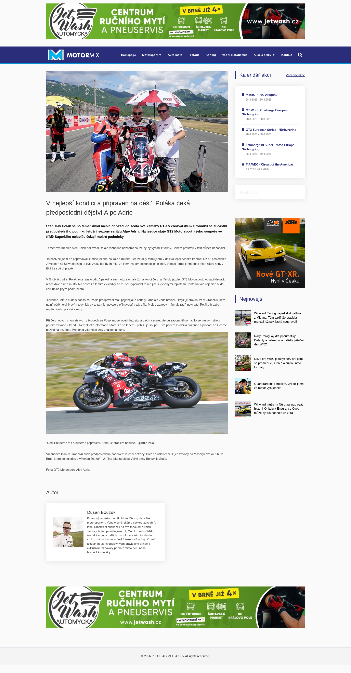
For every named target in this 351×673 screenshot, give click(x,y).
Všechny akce (295, 75)
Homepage (128, 54)
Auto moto (175, 54)
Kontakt (286, 54)
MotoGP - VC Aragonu (261, 94)
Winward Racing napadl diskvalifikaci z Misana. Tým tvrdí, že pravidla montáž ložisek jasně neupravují (278, 317)
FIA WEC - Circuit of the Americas (270, 164)
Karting (211, 54)
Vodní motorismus (234, 54)
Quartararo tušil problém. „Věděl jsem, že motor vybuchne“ (279, 386)
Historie (194, 54)
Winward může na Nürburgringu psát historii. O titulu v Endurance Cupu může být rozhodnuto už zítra (278, 408)
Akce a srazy (262, 54)
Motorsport (150, 54)
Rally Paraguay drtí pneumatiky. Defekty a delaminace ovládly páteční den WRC (279, 340)
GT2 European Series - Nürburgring (271, 129)
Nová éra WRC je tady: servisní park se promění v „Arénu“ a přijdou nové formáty (278, 363)
